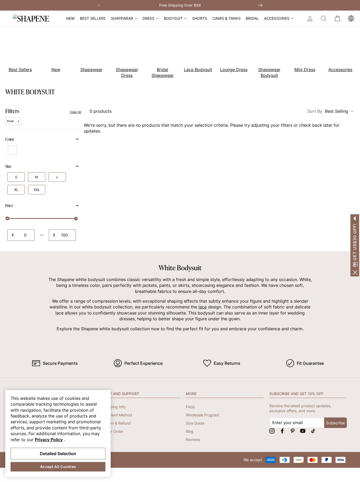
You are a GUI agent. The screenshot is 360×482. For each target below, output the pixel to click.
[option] (53, 53)
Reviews (193, 439)
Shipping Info (114, 407)
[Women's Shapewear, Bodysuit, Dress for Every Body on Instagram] (272, 431)
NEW (70, 18)
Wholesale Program (202, 415)
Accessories (276, 18)
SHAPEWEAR (122, 18)
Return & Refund (117, 423)
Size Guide (195, 423)
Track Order (113, 431)
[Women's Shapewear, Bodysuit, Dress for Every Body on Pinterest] (292, 431)
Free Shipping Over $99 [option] (180, 5)
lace (202, 306)
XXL (37, 190)
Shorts (199, 18)
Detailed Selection (58, 453)
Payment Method (117, 415)
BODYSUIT (173, 18)
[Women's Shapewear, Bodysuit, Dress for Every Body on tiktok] (313, 431)
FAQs (190, 407)
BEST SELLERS (93, 18)
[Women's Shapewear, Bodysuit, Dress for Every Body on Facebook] (282, 431)
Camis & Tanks (226, 18)
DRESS (148, 18)
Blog (189, 431)
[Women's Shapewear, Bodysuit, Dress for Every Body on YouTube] (302, 431)
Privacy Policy (49, 439)
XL (16, 190)
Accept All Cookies (58, 466)
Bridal (252, 18)
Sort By (327, 111)
